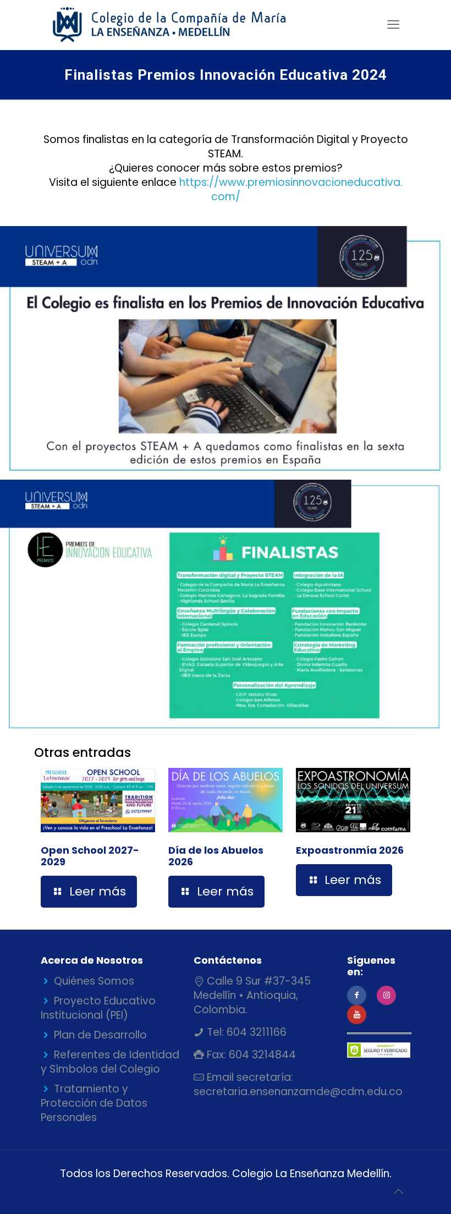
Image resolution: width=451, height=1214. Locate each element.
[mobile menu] (393, 24)
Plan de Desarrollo (100, 1035)
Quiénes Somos (94, 981)
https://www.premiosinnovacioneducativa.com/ (291, 189)
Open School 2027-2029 (90, 856)
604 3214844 (261, 1054)
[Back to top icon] (398, 1191)
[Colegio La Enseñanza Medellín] (179, 25)
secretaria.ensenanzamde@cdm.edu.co (298, 1091)
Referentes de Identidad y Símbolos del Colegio (110, 1061)
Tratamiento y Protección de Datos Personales (94, 1103)
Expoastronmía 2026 (350, 850)
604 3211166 (255, 1032)
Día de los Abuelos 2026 (215, 856)
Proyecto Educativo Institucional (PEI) (98, 1008)
